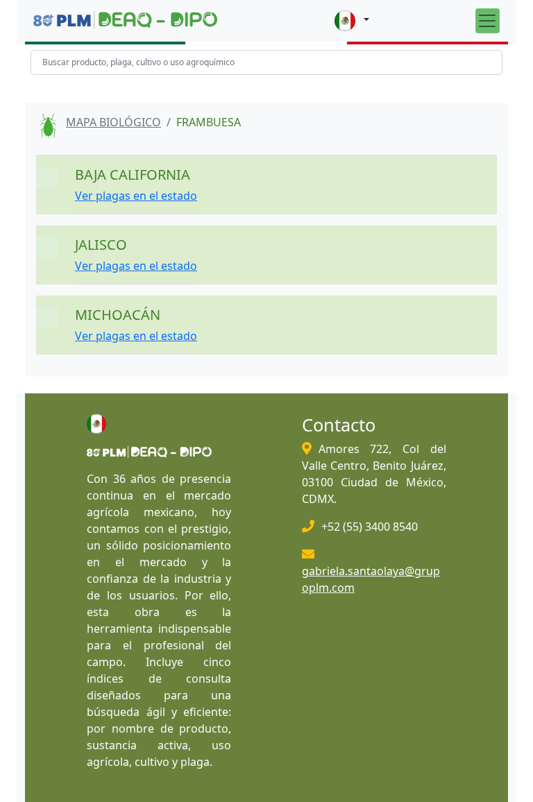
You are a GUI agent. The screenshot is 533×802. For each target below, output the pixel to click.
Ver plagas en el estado (136, 195)
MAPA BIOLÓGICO (113, 122)
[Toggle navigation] (487, 20)
